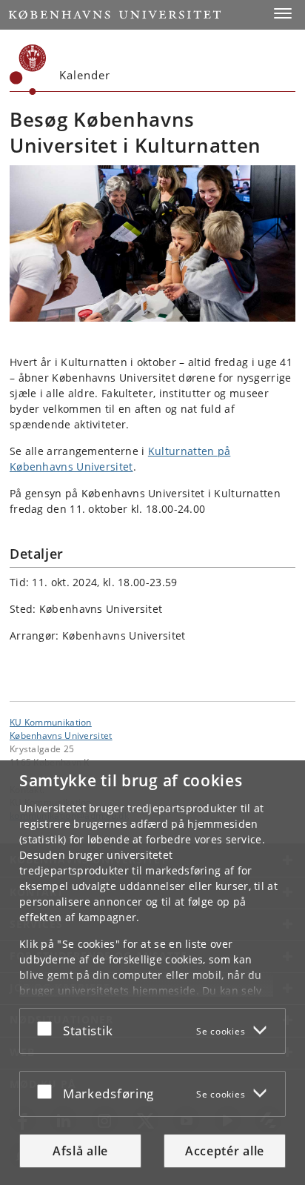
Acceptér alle (224, 1151)
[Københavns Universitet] (28, 69)
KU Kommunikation (51, 722)
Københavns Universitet (61, 735)
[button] (283, 13)
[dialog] (152, 972)
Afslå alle (80, 1151)
